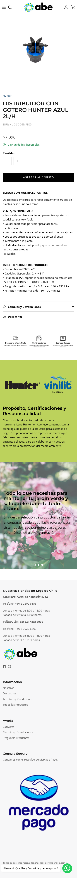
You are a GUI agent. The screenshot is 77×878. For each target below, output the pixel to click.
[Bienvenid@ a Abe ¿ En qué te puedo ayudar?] (67, 868)
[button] (35, 565)
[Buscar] (12, 7)
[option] (38, 53)
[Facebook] (4, 666)
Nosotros (8, 688)
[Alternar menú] (4, 7)
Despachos (9, 693)
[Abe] (38, 7)
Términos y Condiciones (17, 699)
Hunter (7, 95)
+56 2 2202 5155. (26, 603)
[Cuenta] (65, 7)
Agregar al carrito (38, 177)
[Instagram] (9, 666)
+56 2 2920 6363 (26, 628)
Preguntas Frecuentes (16, 738)
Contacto (8, 726)
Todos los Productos (15, 704)
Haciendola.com (57, 862)
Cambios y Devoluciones (18, 732)
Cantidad (9, 153)
